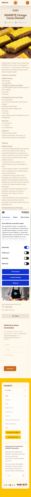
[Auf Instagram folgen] (6, 485)
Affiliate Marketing (10, 424)
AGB (6, 404)
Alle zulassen (16, 271)
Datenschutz (9, 408)
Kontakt (7, 400)
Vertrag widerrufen (13, 437)
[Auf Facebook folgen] (4, 485)
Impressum (8, 412)
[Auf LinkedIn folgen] (14, 485)
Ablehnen (15, 283)
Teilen (17, 316)
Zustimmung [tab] (6, 217)
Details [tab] (15, 217)
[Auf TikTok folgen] (12, 485)
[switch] (26, 252)
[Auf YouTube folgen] (10, 485)
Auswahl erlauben (15, 277)
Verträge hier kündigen (13, 432)
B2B (6, 428)
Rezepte (15, 10)
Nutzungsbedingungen (12, 420)
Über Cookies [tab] (25, 217)
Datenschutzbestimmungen (11, 337)
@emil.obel (8, 307)
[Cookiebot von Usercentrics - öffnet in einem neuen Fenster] (22, 212)
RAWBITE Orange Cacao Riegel (13, 85)
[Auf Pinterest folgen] (8, 485)
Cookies (7, 416)
